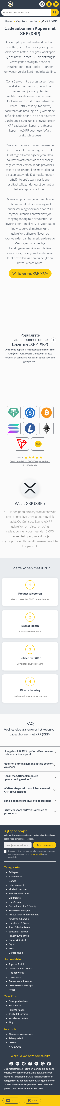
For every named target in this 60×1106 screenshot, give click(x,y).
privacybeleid (36, 854)
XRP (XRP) (51, 21)
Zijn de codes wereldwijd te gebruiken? (27, 800)
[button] (3, 4)
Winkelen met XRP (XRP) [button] (30, 273)
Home (8, 21)
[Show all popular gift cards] (53, 340)
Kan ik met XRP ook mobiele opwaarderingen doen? (21, 777)
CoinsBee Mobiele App (21, 985)
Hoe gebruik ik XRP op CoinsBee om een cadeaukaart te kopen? (28, 752)
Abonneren (45, 845)
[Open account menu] (49, 4)
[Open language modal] (42, 4)
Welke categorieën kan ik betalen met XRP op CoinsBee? (27, 789)
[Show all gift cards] (53, 340)
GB (33, 1100)
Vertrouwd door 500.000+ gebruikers (30, 461)
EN (13, 1100)
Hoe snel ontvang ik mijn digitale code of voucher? (28, 765)
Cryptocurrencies (26, 21)
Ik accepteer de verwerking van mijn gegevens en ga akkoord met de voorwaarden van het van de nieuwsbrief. (32, 854)
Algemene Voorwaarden (21, 1033)
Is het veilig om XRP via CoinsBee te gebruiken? (25, 811)
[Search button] (55, 12)
